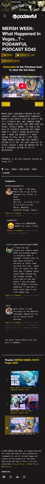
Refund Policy (33, 464)
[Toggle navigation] (5, 16)
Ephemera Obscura (13, 61)
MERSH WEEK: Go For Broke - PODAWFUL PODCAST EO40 (21, 389)
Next (38, 104)
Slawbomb (6, 173)
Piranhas (9, 55)
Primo (34, 169)
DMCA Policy (6, 466)
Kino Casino (24, 169)
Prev (6, 104)
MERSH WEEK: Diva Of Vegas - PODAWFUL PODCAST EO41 (22, 412)
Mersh (14, 169)
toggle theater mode (33, 99)
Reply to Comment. (14, 213)
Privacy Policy (18, 464)
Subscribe (9, 66)
